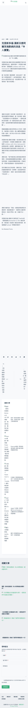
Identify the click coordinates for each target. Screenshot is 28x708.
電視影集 (22, 696)
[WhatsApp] (24, 357)
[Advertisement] (14, 20)
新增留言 (5, 666)
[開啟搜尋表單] (25, 2)
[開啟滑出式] (3, 2)
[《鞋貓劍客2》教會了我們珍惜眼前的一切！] (14, 626)
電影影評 (8, 696)
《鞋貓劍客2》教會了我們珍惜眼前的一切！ (14, 637)
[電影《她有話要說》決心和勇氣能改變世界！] (14, 575)
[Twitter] (8, 357)
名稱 (4, 655)
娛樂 (7, 39)
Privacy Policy (14, 706)
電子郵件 (5, 660)
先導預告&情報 (21, 698)
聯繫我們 (21, 704)
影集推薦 (3, 698)
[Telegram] (20, 357)
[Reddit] (16, 357)
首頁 (3, 696)
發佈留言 (5, 687)
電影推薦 (15, 696)
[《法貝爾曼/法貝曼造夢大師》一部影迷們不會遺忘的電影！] (14, 601)
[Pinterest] (12, 357)
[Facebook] (4, 357)
